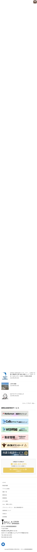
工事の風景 (13, 384)
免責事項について (6, 510)
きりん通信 (5, 501)
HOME (4, 482)
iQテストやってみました (17, 394)
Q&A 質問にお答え (7, 504)
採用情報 (4, 516)
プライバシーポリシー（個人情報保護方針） (13, 507)
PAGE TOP (32, 547)
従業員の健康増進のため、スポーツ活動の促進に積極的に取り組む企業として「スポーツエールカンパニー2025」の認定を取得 (22, 374)
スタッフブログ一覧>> (28, 403)
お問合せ (4, 513)
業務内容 (4, 495)
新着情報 (4, 498)
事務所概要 (5, 485)
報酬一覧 (4, 492)
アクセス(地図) (6, 488)
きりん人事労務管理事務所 (8, 526)
